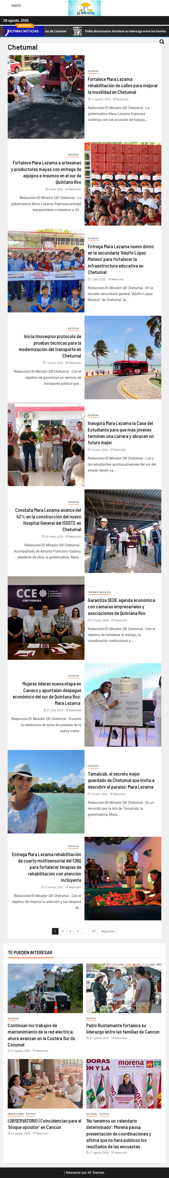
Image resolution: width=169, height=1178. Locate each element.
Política (91, 1018)
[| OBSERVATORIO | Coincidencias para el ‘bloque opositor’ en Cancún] (45, 1084)
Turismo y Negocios (99, 592)
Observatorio (16, 1114)
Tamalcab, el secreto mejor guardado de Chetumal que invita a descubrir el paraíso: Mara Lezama (121, 780)
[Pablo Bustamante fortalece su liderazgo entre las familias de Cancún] (124, 988)
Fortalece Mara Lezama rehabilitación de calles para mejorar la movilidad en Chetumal (123, 85)
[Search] (162, 43)
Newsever (73, 1173)
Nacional (91, 1114)
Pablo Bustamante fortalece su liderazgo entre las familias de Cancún (89, 31)
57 (94, 931)
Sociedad (93, 71)
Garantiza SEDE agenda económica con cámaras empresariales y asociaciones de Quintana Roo (121, 606)
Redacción (122, 99)
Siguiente (108, 931)
